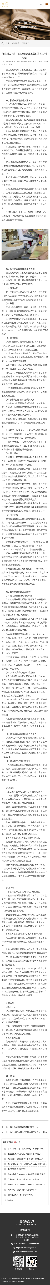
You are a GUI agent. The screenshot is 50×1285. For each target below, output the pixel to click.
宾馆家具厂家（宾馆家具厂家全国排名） (24, 1179)
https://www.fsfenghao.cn (26, 1248)
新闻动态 (15, 43)
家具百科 (25, 43)
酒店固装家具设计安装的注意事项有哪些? (24, 1154)
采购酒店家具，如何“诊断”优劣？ (21, 1195)
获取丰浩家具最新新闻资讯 (25, 27)
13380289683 (33, 1244)
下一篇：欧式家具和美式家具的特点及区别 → (26, 1132)
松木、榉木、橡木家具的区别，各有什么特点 (25, 1149)
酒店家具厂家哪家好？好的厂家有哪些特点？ (25, 1159)
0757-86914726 (21, 1244)
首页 (7, 43)
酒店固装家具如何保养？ (17, 1169)
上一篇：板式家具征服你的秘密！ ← (22, 1127)
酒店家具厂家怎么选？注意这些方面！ (23, 1190)
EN (40, 4)
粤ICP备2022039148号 (17, 1281)
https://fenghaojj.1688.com (26, 1251)
